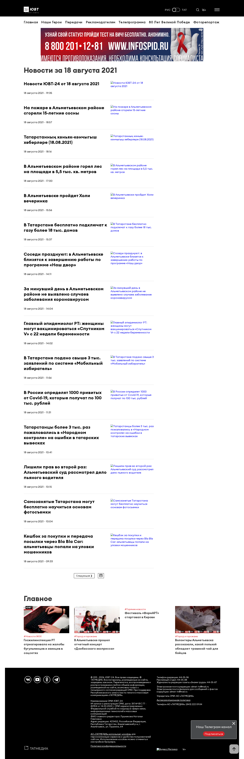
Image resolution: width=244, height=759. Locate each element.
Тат (184, 9)
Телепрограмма (132, 22)
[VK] (27, 679)
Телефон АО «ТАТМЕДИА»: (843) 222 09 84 (179, 704)
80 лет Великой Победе (169, 22)
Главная (31, 22)
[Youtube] (37, 679)
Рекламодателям (100, 22)
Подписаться (214, 734)
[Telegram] (56, 679)
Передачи (73, 22)
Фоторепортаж (206, 22)
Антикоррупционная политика (173, 700)
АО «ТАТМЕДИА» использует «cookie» (111, 734)
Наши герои (51, 22)
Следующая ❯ (84, 575)
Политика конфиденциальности (108, 746)
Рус (167, 9)
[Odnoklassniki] (46, 679)
